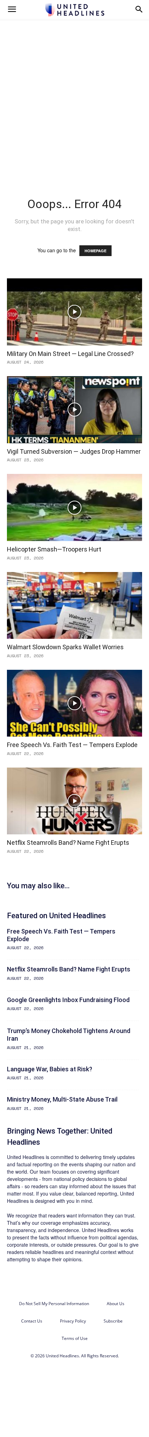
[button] (12, 9)
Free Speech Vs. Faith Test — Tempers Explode (72, 744)
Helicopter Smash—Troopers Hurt (54, 549)
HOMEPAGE (95, 250)
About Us (115, 1304)
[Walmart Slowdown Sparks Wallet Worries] (74, 605)
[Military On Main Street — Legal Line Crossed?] (74, 312)
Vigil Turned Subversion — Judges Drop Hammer (74, 451)
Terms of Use (75, 1338)
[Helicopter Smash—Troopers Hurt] (74, 507)
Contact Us (31, 1321)
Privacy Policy (73, 1321)
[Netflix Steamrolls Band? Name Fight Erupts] (74, 801)
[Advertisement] (74, 97)
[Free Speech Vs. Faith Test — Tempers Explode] (74, 703)
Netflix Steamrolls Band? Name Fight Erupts (68, 842)
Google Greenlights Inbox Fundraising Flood (68, 999)
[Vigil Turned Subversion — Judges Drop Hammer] (74, 409)
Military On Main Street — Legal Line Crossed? (70, 353)
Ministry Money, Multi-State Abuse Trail (62, 1099)
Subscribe (113, 1321)
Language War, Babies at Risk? (49, 1069)
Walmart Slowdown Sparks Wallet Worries (65, 647)
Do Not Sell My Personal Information (54, 1304)
